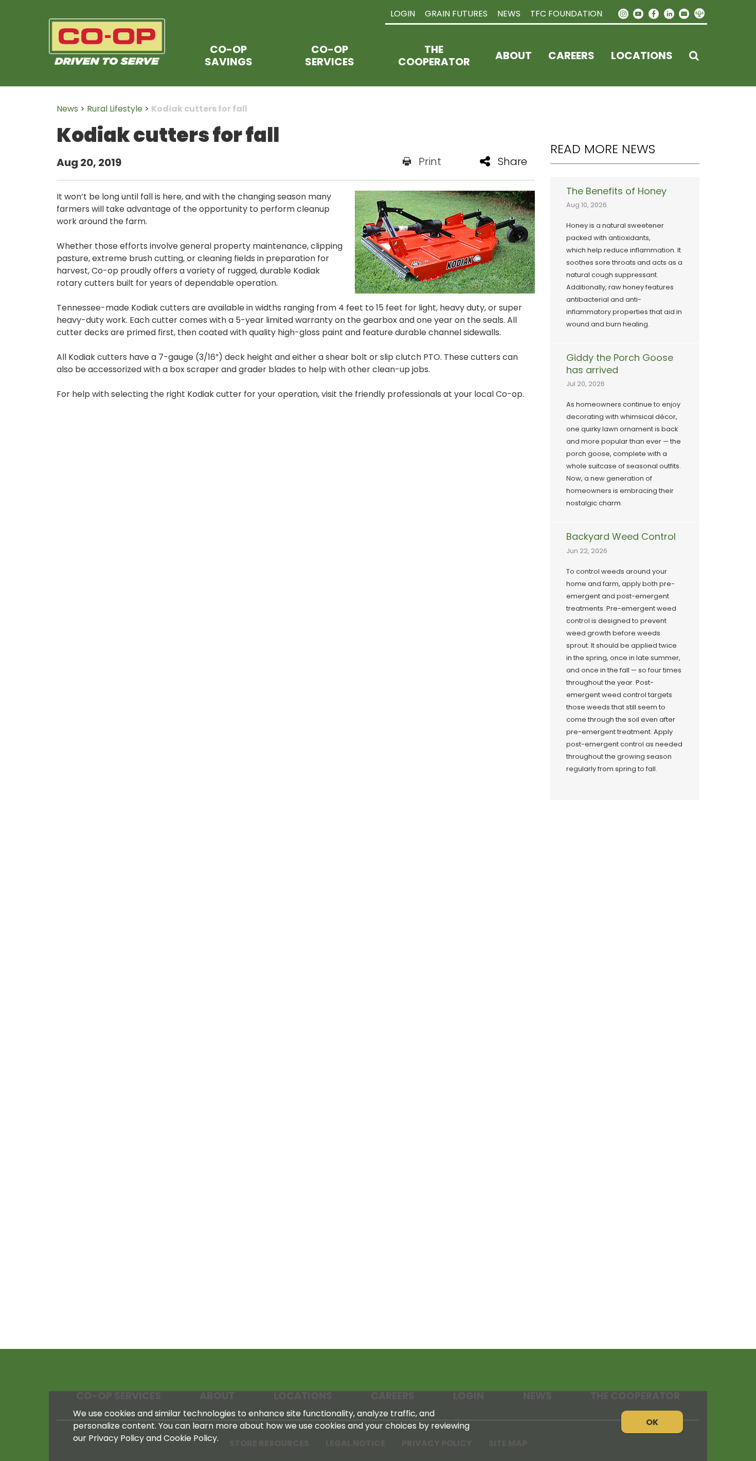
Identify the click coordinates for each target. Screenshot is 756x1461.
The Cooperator (434, 55)
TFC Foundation (566, 14)
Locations (642, 55)
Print (430, 161)
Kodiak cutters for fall (199, 109)
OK (652, 1422)
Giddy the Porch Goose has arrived (619, 364)
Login (402, 14)
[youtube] (638, 13)
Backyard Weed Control (621, 537)
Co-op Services (329, 55)
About (513, 55)
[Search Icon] (694, 55)
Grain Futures (456, 14)
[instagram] (623, 13)
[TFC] (113, 55)
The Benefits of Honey (616, 191)
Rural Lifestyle (114, 109)
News (508, 14)
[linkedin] (669, 13)
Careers (571, 55)
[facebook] (653, 13)
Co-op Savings (229, 55)
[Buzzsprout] (699, 14)
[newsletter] (684, 13)
